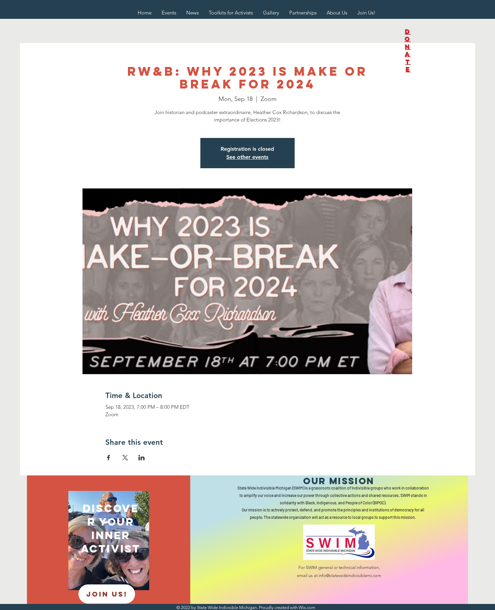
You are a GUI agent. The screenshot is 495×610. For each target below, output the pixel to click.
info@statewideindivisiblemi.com (350, 575)
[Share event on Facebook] (108, 457)
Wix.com (307, 607)
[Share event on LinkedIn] (141, 457)
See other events (247, 157)
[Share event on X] (125, 457)
